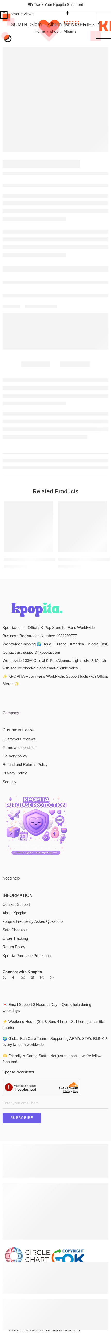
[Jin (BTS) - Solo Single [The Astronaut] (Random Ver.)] (82, 480)
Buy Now (87, 265)
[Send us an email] (23, 929)
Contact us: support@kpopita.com (31, 605)
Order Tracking (15, 891)
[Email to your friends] (54, 319)
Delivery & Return (23, 281)
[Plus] (16, 262)
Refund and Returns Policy (25, 717)
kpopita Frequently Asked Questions (33, 874)
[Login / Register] (97, 18)
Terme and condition (19, 700)
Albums (70, 47)
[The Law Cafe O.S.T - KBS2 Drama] (28, 480)
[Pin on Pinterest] (45, 319)
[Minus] (16, 267)
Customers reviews (19, 691)
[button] (45, 505)
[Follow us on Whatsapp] (52, 930)
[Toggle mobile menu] (6, 18)
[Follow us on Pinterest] (32, 930)
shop (54, 47)
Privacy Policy (15, 726)
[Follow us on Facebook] (13, 930)
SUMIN (21, 209)
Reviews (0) (75, 373)
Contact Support (16, 857)
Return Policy (14, 900)
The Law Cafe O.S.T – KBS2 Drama (28, 512)
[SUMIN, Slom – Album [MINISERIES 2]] (55, 115)
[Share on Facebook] (36, 319)
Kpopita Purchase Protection (27, 908)
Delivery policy (15, 708)
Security (10, 734)
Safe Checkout (15, 882)
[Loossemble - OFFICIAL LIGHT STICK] (94, 180)
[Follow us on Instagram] (42, 929)
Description (35, 373)
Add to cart (42, 265)
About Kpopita (14, 865)
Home (40, 47)
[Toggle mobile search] (13, 18)
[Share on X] (27, 319)
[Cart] (105, 18)
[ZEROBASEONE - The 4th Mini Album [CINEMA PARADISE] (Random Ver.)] (104, 180)
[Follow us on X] (4, 930)
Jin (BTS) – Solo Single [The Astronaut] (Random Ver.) (82, 512)
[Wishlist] (9, 69)
